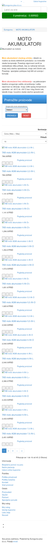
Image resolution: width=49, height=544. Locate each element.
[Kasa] (30, 1)
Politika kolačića (8, 479)
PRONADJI (11, 115)
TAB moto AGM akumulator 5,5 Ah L (18, 321)
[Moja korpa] (27, 1)
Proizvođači (6, 492)
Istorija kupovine (8, 510)
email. (15, 541)
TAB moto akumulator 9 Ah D (15, 395)
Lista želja (6, 512)
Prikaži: (44, 137)
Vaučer (5, 494)
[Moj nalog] (20, 1)
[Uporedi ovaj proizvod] (11, 163)
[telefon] (16, 1)
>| (21, 450)
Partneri (5, 497)
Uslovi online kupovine (11, 470)
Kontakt (5, 482)
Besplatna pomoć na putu (12, 464)
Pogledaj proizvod (24, 160)
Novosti (5, 515)
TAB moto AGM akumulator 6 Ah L (17, 358)
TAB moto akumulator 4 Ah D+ (16, 227)
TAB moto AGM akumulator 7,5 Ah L (18, 433)
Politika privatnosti (9, 477)
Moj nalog (6, 507)
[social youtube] (27, 527)
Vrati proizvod (7, 485)
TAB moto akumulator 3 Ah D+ (16, 189)
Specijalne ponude (9, 500)
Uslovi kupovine (39, 1)
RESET (26, 115)
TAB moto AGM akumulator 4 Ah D (18, 264)
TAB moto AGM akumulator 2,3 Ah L (18, 152)
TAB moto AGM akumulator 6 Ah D (18, 339)
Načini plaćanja (8, 467)
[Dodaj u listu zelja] (7, 163)
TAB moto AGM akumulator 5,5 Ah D (19, 302)
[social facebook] (27, 524)
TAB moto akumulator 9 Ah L (15, 414)
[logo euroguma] (24, 5)
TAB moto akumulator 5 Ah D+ (16, 283)
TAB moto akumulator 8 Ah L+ (16, 377)
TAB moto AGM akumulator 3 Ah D (18, 246)
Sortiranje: (42, 129)
